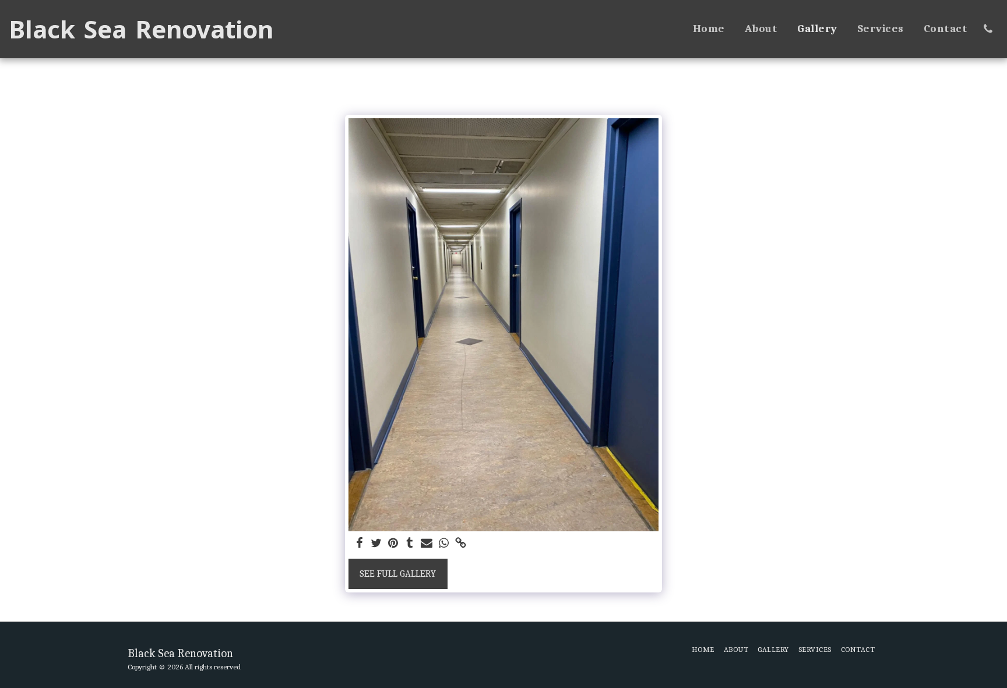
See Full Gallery (398, 573)
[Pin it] (393, 544)
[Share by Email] (427, 544)
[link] (461, 544)
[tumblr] (410, 544)
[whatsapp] (444, 544)
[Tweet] (376, 544)
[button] (988, 28)
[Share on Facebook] (360, 544)
